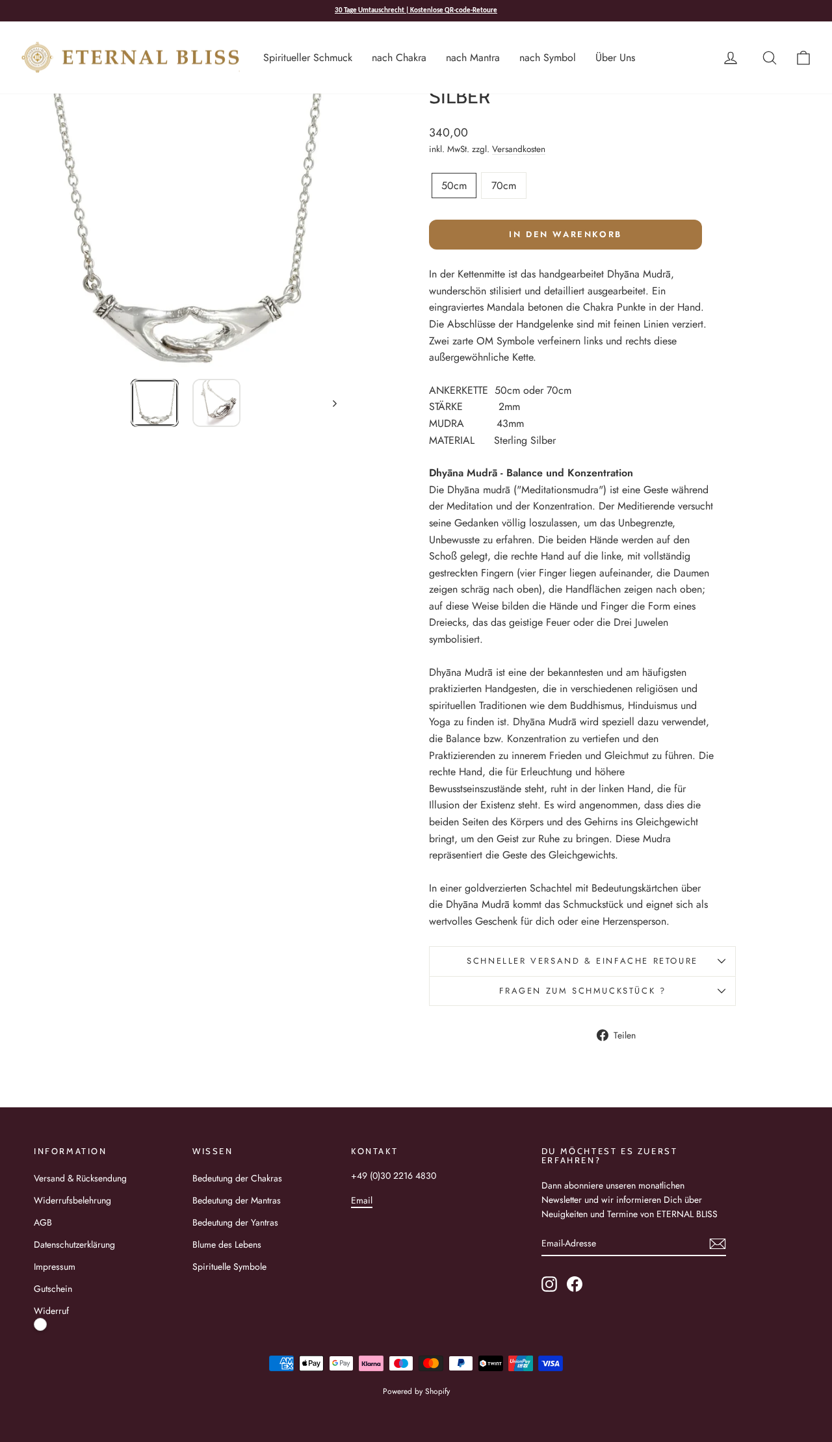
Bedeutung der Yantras (235, 1222)
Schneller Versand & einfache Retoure (582, 961)
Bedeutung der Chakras (237, 1178)
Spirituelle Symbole (229, 1266)
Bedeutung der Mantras (236, 1200)
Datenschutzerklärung (74, 1244)
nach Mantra (473, 57)
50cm (454, 185)
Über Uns (615, 57)
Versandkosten (518, 148)
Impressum (54, 1266)
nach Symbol (547, 57)
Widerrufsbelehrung (72, 1200)
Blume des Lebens (226, 1244)
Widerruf (51, 1310)
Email (361, 1200)
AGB (43, 1222)
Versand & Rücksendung (80, 1178)
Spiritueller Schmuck (307, 57)
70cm (503, 185)
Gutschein (53, 1288)
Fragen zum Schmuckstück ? (582, 991)
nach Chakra (399, 57)
